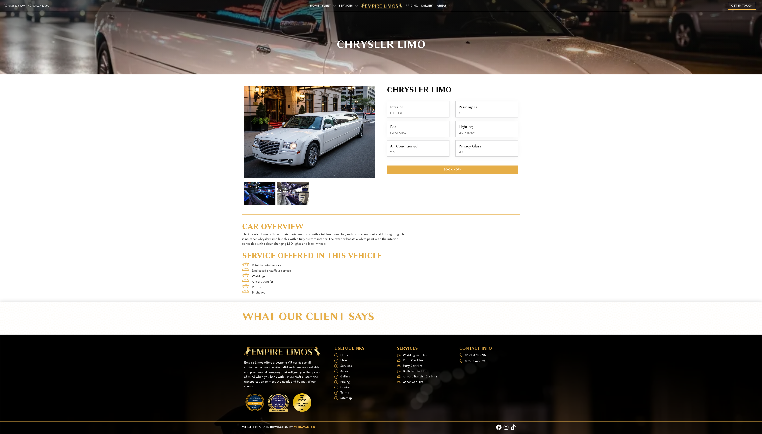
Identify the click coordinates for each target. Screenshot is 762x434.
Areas (442, 5)
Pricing (411, 5)
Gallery (427, 5)
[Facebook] (499, 427)
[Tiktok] (513, 427)
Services (346, 5)
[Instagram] (506, 427)
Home (314, 5)
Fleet (326, 5)
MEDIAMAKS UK (304, 427)
